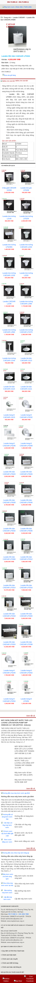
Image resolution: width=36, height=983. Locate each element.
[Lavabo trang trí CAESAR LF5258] (26, 433)
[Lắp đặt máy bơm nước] (7, 897)
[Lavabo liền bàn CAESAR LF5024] (9, 461)
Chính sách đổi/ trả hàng (10, 963)
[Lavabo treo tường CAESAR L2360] (26, 291)
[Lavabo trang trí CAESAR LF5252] (26, 660)
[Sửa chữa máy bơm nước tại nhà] (7, 883)
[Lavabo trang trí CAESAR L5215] (9, 404)
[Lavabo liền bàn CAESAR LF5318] (9, 603)
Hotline (6, 981)
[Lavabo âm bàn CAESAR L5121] (26, 376)
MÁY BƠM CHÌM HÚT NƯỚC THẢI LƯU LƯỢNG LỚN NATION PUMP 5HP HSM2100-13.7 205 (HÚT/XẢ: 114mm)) (16, 722)
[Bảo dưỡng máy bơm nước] (7, 890)
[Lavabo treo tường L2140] (9, 206)
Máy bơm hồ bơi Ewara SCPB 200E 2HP (23, 781)
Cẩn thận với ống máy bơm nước (23, 826)
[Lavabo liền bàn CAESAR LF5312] (26, 546)
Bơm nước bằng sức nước (25, 841)
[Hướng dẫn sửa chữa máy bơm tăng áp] (15, 853)
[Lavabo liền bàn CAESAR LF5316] (26, 575)
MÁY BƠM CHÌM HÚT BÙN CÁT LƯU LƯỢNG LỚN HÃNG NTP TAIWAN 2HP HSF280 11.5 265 (24, 749)
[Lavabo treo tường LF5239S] (9, 234)
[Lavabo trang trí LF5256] (26, 688)
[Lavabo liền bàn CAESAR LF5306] (9, 546)
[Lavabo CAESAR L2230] (9, 291)
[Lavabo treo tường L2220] (26, 263)
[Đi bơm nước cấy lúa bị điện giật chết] (7, 831)
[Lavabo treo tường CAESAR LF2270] (26, 319)
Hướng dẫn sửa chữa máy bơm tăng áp (16, 856)
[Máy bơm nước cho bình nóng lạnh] (7, 874)
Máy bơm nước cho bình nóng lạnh (24, 877)
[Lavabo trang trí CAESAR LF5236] (9, 433)
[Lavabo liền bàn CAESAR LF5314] (9, 575)
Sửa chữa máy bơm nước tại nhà (24, 885)
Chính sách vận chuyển (10, 959)
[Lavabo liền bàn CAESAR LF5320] (26, 603)
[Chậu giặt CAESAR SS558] (9, 177)
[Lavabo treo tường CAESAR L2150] (26, 234)
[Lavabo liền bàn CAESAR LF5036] (26, 518)
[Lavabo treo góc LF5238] (26, 177)
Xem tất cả (30, 716)
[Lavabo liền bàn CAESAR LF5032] (9, 518)
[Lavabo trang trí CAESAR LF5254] (9, 688)
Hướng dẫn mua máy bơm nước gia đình (17, 796)
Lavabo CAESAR (19, 17)
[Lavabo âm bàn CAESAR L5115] (9, 376)
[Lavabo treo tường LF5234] (26, 206)
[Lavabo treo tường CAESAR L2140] (9, 348)
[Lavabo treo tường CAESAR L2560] (9, 319)
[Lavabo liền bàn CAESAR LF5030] (26, 490)
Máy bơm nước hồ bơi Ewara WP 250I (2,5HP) (23, 774)
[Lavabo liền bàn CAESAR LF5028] (9, 490)
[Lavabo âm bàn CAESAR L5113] (26, 348)
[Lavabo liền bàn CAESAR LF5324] (9, 632)
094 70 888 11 (12, 914)
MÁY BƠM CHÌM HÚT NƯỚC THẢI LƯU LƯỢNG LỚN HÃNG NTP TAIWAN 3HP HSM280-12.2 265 (24, 762)
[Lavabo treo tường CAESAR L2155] (9, 263)
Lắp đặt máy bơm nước (23, 899)
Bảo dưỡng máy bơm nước (22, 892)
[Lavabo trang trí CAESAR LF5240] (9, 660)
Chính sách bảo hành (9, 955)
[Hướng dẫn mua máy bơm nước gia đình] (15, 793)
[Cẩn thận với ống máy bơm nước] (7, 823)
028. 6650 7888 (24, 914)
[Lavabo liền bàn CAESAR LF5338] (26, 632)
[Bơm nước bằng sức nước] (7, 839)
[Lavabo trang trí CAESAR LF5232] (26, 404)
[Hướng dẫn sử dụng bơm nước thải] (7, 814)
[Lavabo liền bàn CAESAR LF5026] (26, 461)
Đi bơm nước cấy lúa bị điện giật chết (23, 834)
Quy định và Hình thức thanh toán (13, 951)
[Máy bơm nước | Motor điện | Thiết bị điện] (17, 7)
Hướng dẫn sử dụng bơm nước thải (24, 817)
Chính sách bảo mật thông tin (11, 967)
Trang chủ (7, 17)
